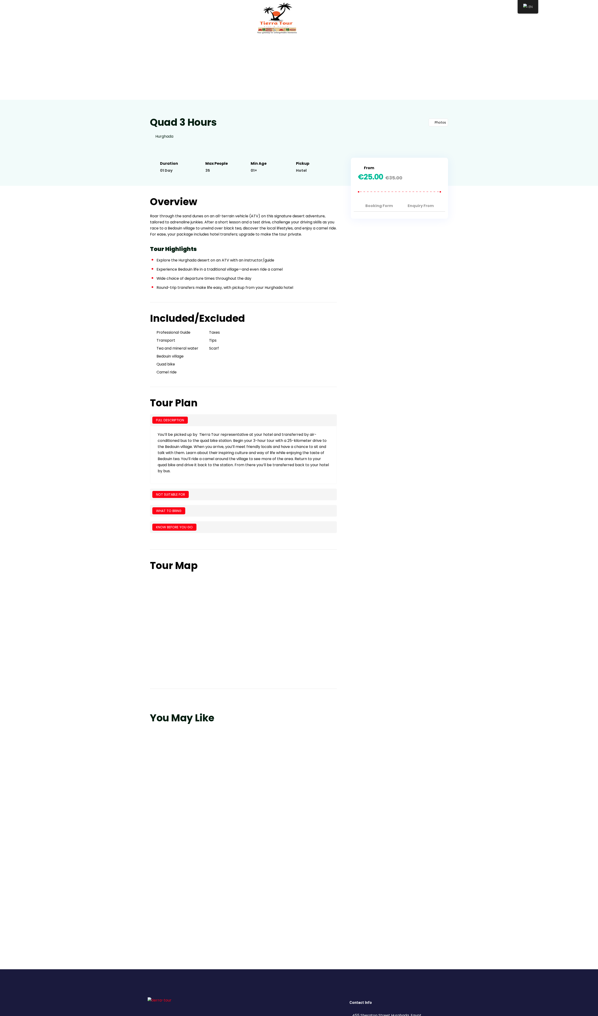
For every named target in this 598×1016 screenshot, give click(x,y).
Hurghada (164, 136)
